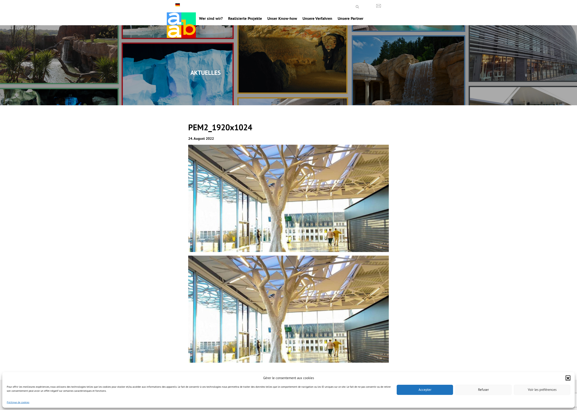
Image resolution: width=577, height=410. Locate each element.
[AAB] (181, 25)
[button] (568, 378)
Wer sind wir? (211, 18)
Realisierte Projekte (245, 18)
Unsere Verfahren (317, 18)
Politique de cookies (18, 402)
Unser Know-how (282, 18)
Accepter (425, 389)
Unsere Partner (350, 18)
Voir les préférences (542, 389)
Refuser (483, 389)
